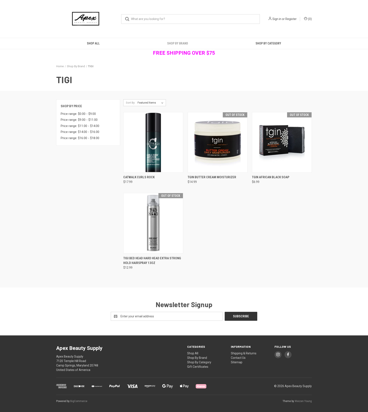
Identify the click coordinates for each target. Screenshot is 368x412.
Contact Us (238, 357)
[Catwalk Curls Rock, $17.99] (153, 142)
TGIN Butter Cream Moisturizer (212, 177)
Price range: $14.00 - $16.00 (80, 132)
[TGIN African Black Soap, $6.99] (282, 142)
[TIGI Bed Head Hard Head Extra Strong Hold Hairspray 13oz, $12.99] (153, 223)
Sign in (276, 19)
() (309, 19)
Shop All (93, 43)
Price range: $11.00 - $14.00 (80, 126)
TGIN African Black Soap (270, 177)
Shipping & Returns (243, 353)
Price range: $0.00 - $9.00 (78, 114)
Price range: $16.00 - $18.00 (80, 138)
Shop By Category (268, 43)
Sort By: (130, 102)
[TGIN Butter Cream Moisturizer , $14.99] (217, 142)
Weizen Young (303, 401)
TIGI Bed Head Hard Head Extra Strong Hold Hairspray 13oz (152, 260)
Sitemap (236, 362)
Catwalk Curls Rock (139, 177)
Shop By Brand (177, 43)
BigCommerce (78, 401)
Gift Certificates (197, 366)
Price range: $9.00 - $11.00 (79, 120)
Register (291, 19)
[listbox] (151, 103)
